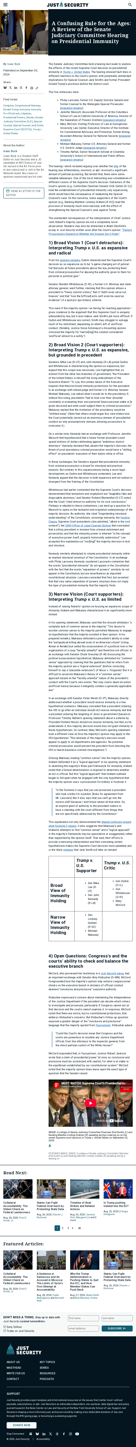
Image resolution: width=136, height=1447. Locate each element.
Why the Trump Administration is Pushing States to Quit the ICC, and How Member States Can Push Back (84, 1281)
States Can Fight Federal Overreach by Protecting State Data (50, 1206)
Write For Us (16, 1373)
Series (44, 1367)
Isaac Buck (13, 64)
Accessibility (43, 1439)
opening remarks (70, 260)
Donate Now (21, 1425)
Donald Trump (11, 109)
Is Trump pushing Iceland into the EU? (116, 1204)
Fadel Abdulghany (48, 1296)
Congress (8, 105)
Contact (13, 1379)
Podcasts (47, 1379)
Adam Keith (92, 1295)
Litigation (26, 113)
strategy (68, 849)
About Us (13, 1362)
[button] (130, 4)
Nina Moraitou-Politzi (86, 1298)
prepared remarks (71, 108)
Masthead (14, 1367)
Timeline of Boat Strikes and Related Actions (82, 1206)
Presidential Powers (14, 117)
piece (112, 973)
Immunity (25, 109)
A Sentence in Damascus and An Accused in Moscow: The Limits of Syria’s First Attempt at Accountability (50, 1281)
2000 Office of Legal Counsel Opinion (88, 525)
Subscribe (115, 1328)
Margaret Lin (83, 1217)
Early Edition (14, 1327)
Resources (47, 1373)
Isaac (10, 151)
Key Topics (47, 1362)
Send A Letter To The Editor (23, 193)
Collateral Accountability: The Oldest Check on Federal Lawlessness (16, 1207)
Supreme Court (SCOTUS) (17, 129)
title (116, 166)
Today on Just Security (20, 1331)
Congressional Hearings (27, 105)
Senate (30, 117)
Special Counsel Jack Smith (28, 125)
